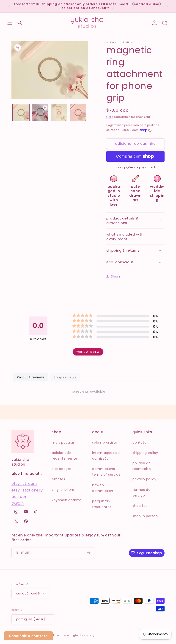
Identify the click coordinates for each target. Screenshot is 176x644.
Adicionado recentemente (64, 455)
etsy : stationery (27, 490)
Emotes (58, 479)
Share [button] (116, 276)
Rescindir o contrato (28, 636)
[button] (10, 23)
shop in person (145, 516)
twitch (17, 503)
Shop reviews (65, 377)
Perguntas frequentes (101, 504)
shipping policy (145, 452)
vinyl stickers (63, 489)
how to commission (102, 488)
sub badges (62, 468)
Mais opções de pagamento (135, 167)
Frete (109, 117)
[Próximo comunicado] (167, 6)
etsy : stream (24, 483)
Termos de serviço (141, 492)
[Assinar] (89, 552)
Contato (139, 442)
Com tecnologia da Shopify (74, 635)
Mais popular (63, 442)
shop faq (140, 505)
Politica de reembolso (141, 466)
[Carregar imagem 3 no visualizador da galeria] (78, 112)
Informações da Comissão (106, 455)
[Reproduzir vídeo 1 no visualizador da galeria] (40, 112)
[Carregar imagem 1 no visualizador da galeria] (21, 112)
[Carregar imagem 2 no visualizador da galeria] (59, 112)
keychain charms (67, 500)
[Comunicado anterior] (9, 6)
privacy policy (144, 479)
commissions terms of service (106, 471)
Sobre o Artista (104, 442)
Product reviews (30, 377)
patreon (19, 496)
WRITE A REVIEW (87, 352)
